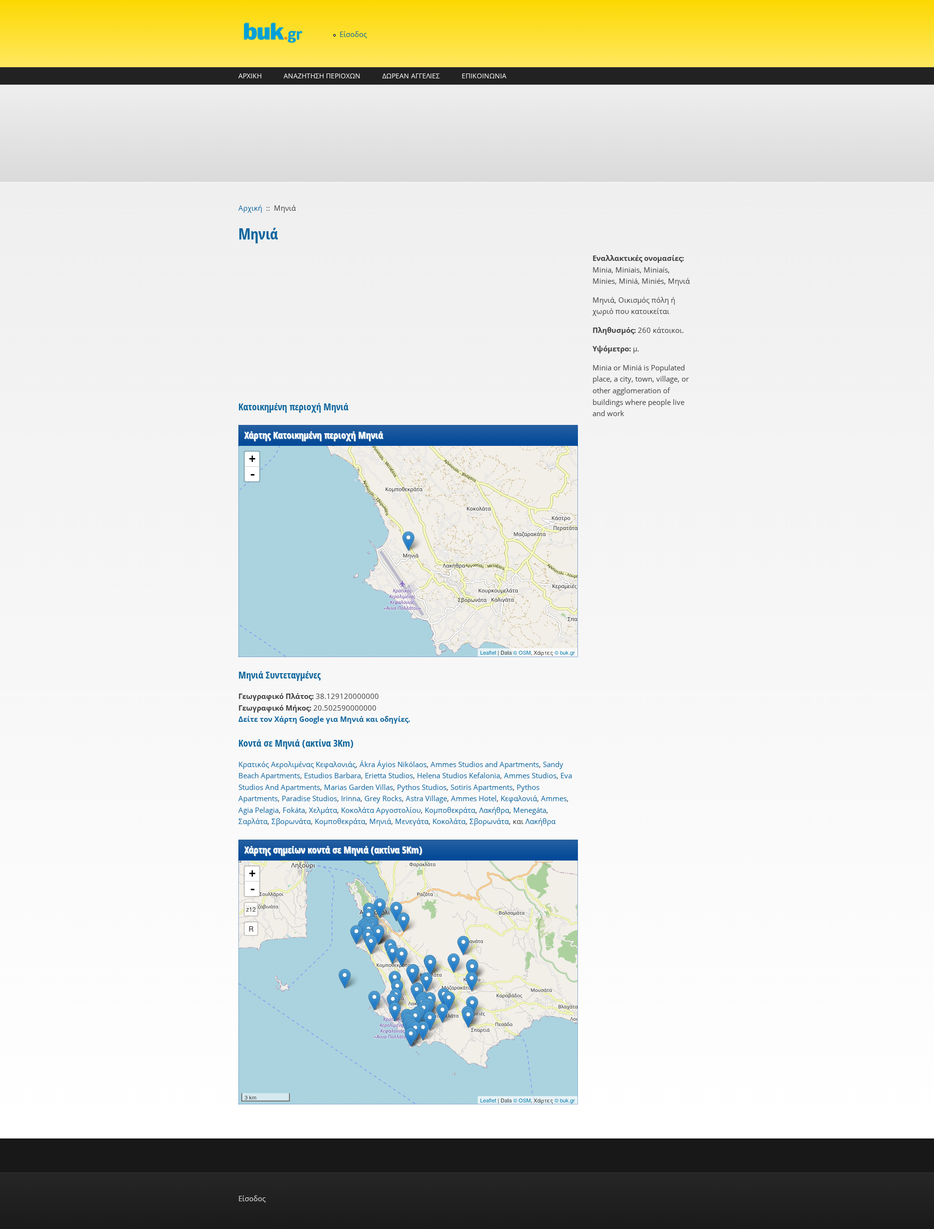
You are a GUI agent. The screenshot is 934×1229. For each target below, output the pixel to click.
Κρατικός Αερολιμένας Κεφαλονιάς (297, 764)
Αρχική (250, 208)
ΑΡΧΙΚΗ (250, 75)
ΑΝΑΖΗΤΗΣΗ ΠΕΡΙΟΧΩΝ (322, 75)
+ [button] (252, 459)
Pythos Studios (422, 787)
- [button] (252, 474)
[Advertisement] (467, 133)
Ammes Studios (530, 775)
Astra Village (426, 798)
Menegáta (529, 810)
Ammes (554, 798)
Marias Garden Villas (358, 787)
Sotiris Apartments (481, 787)
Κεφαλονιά (519, 798)
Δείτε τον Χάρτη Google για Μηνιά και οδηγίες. (324, 719)
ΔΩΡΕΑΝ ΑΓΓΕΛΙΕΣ (411, 75)
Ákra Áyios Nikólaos (393, 764)
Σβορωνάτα (291, 821)
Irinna (350, 798)
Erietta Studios (389, 775)
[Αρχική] (272, 32)
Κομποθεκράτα (450, 810)
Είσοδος (353, 34)
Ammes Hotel (474, 798)
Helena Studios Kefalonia (458, 775)
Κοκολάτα (449, 821)
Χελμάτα (323, 810)
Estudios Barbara (332, 775)
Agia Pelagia (258, 810)
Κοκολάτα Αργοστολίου (381, 810)
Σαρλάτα (253, 821)
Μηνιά (380, 821)
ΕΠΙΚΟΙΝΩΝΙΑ (484, 75)
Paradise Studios (309, 798)
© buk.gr (565, 652)
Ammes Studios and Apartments (485, 764)
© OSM (522, 652)
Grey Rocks (383, 798)
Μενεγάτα (412, 821)
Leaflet (488, 652)
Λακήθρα (494, 810)
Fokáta (294, 810)
